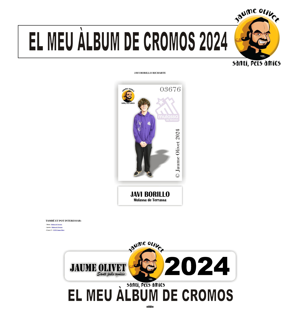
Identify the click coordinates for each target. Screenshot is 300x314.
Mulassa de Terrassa (56, 224)
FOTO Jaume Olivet (58, 230)
